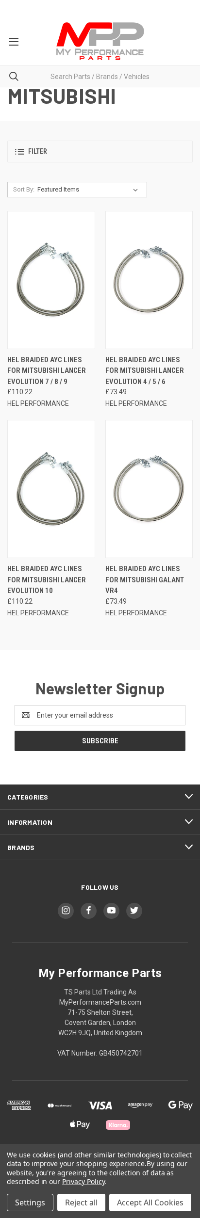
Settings (30, 1202)
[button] (100, 151)
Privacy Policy (83, 1181)
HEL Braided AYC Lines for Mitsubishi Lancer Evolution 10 (46, 579)
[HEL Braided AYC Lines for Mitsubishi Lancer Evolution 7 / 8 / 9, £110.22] (51, 280)
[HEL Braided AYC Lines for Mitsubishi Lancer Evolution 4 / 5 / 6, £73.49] (149, 280)
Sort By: (23, 189)
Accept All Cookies (150, 1202)
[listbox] (89, 189)
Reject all (81, 1202)
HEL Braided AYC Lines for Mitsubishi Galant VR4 (144, 579)
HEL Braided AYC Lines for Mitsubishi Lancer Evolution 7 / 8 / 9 (46, 370)
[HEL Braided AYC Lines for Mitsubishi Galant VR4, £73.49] (149, 489)
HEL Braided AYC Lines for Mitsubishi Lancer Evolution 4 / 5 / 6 (144, 370)
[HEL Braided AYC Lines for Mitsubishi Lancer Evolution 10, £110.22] (51, 489)
